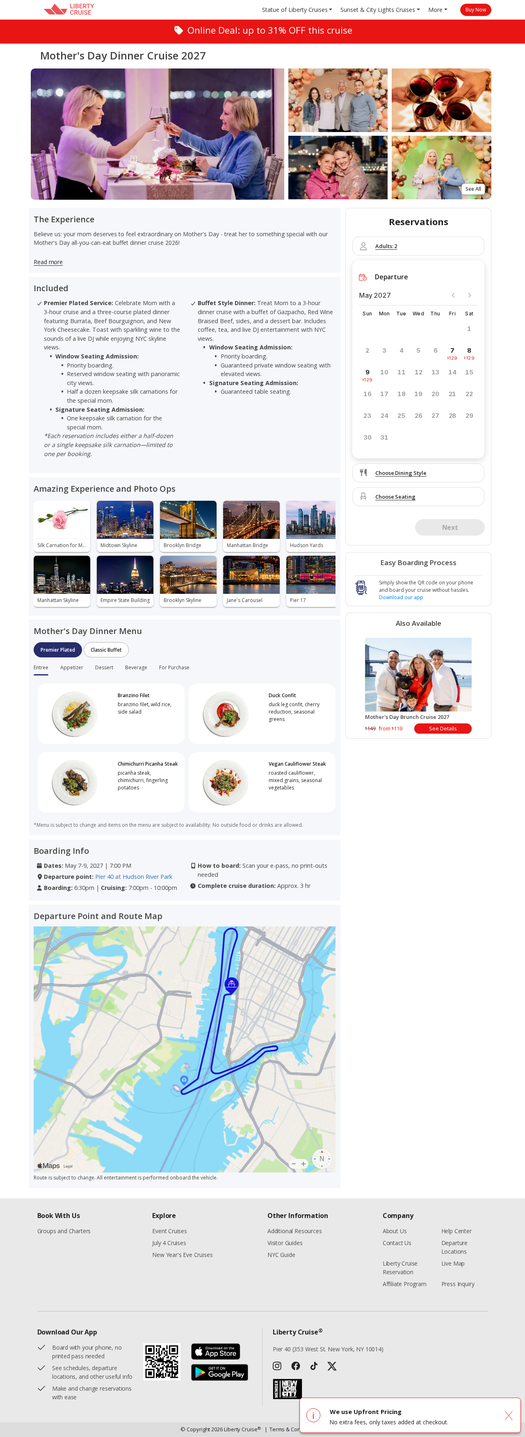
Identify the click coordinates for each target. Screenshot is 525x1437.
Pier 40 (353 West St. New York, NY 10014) (328, 1349)
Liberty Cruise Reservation (400, 1267)
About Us (395, 1231)
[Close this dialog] (509, 1415)
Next (450, 527)
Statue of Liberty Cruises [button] (295, 10)
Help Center (456, 1231)
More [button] (435, 10)
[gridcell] (452, 353)
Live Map (453, 1263)
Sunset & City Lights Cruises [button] (377, 10)
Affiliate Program (405, 1284)
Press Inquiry (458, 1284)
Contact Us (397, 1243)
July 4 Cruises (169, 1243)
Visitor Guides (285, 1243)
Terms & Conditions (291, 1429)
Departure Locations (454, 1247)
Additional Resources (294, 1231)
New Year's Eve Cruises (182, 1255)
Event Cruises (169, 1231)
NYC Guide (281, 1255)
